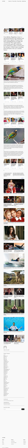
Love (4, 374)
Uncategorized (5, 393)
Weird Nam (5, 394)
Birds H (4, 359)
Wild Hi (4, 395)
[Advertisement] (14, 8)
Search (23, 409)
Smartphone (5, 390)
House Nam (5, 371)
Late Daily (3, 1)
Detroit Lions (5, 362)
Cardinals (5, 360)
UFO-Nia (5, 392)
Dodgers (5, 363)
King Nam (5, 372)
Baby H (4, 358)
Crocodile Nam (5, 361)
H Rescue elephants (6, 369)
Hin (8, 63)
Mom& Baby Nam (6, 382)
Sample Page (24, 1)
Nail (4, 384)
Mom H (4, 381)
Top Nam (5, 391)
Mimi (4, 380)
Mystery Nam (5, 383)
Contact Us (10, 1)
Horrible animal (5, 370)
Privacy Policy (14, 1)
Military (4, 379)
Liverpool (5, 373)
